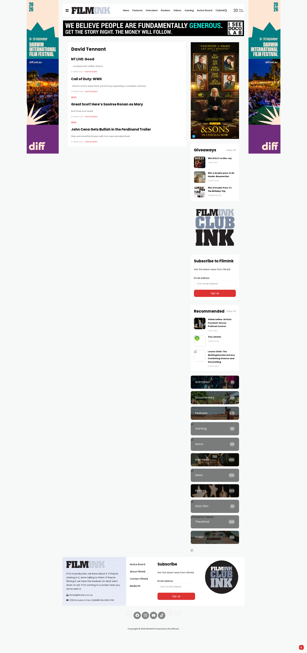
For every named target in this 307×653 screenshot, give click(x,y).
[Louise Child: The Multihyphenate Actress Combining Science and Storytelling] (199, 355)
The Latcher (214, 336)
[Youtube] (153, 615)
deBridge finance (71, 640)
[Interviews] (215, 459)
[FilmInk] (91, 10)
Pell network (88, 636)
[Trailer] (215, 537)
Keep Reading (91, 71)
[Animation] (215, 382)
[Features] (215, 413)
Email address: (202, 278)
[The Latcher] (199, 341)
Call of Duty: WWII (86, 79)
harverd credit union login (96, 640)
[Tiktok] (161, 615)
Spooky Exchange (105, 636)
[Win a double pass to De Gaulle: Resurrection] (199, 177)
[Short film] (215, 506)
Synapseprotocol (71, 636)
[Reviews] (215, 490)
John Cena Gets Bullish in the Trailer (111, 129)
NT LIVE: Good (82, 59)
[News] (215, 475)
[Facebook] (137, 615)
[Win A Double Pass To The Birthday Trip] (199, 192)
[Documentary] (215, 397)
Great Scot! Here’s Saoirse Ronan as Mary (107, 104)
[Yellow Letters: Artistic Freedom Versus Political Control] (199, 323)
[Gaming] (215, 428)
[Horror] (215, 444)
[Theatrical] (215, 521)
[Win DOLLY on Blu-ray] (199, 162)
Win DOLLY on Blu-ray (220, 158)
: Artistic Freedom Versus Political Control (220, 323)
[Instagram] (145, 615)
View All (231, 150)
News (73, 97)
